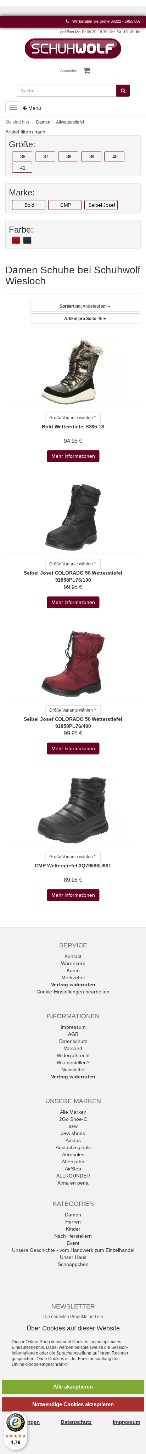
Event (73, 1243)
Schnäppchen (73, 1264)
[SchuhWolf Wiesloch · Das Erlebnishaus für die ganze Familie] (73, 48)
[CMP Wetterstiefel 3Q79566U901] (73, 810)
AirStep (73, 1168)
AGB (73, 1034)
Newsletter (73, 1069)
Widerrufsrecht (73, 1055)
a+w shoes (73, 1133)
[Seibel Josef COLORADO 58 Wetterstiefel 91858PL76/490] (73, 664)
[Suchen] (123, 91)
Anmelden (68, 70)
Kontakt (73, 956)
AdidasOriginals (73, 1147)
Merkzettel (73, 977)
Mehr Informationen (73, 456)
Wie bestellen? (73, 1062)
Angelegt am (84, 306)
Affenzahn (73, 1161)
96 (83, 318)
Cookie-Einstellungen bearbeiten (73, 991)
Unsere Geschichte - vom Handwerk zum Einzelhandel (73, 1250)
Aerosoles (73, 1154)
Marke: (22, 192)
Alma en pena (73, 1183)
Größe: (22, 144)
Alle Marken (73, 1112)
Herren (73, 1222)
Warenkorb (73, 963)
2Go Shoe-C (73, 1119)
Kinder (73, 1229)
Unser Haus (73, 1257)
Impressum (73, 1027)
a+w (73, 1126)
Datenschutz (73, 1041)
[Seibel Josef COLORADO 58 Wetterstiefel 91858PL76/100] (73, 517)
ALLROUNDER (73, 1176)
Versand (73, 1048)
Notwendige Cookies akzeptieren (73, 1404)
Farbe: (21, 229)
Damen (73, 1215)
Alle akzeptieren (73, 1387)
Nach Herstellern (73, 1236)
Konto (73, 970)
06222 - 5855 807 (126, 21)
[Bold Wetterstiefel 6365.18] (73, 371)
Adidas (73, 1140)
